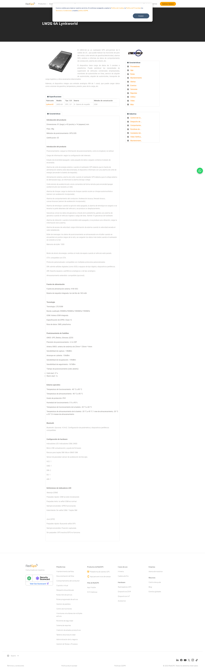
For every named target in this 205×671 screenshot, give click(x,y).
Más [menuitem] (132, 105)
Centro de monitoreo (64, 609)
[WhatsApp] (200, 171)
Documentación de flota (65, 576)
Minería (121, 571)
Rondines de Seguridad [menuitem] (137, 129)
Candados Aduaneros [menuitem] (137, 133)
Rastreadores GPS (124, 587)
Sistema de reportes (63, 625)
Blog (150, 587)
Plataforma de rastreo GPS (100, 572)
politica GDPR (83, 10)
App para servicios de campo (100, 576)
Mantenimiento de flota (65, 571)
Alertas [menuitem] (133, 82)
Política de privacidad (69, 666)
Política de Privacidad (133, 8)
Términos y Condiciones (64, 10)
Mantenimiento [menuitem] (136, 78)
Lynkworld (49, 104)
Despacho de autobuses (65, 590)
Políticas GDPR (120, 666)
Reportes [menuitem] (133, 93)
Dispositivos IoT (124, 596)
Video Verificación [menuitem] (137, 137)
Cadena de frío (123, 576)
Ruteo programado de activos (67, 599)
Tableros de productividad (65, 635)
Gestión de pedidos (63, 604)
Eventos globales (155, 591)
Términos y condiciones (15, 666)
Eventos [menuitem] (133, 86)
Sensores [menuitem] (133, 89)
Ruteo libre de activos (64, 595)
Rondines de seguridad (64, 621)
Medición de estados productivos (68, 630)
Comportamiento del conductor (68, 581)
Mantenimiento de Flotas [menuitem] (137, 141)
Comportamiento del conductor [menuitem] (137, 125)
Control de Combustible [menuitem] (137, 118)
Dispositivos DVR (124, 591)
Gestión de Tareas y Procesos (67, 644)
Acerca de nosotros (156, 571)
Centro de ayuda (155, 582)
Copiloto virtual (62, 585)
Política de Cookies (117, 8)
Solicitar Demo (167, 4)
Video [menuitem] (132, 101)
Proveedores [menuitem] (135, 66)
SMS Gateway (92, 592)
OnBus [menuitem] (132, 97)
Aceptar (141, 16)
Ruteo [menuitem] (132, 74)
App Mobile (91, 587)
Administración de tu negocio (67, 639)
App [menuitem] (131, 70)
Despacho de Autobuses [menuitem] (137, 122)
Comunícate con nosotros (35, 570)
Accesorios (122, 601)
